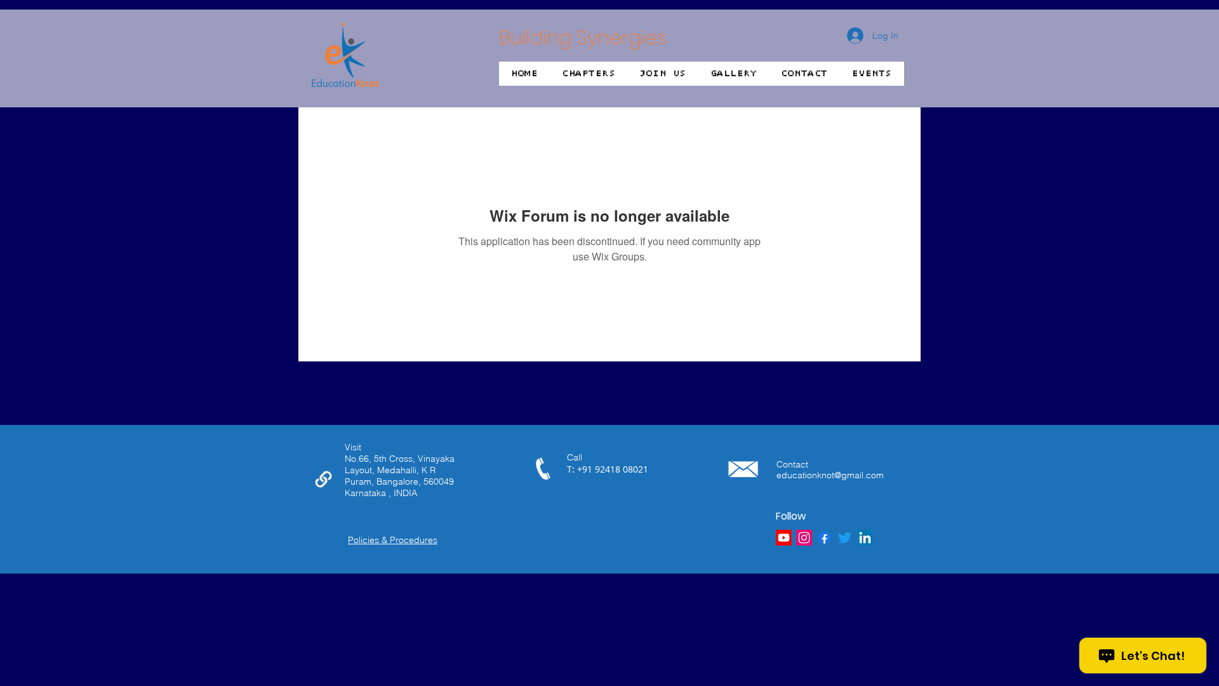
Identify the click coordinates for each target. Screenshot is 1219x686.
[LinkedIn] (865, 538)
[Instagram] (804, 538)
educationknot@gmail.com (830, 475)
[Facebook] (824, 538)
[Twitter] (845, 538)
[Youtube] (784, 538)
